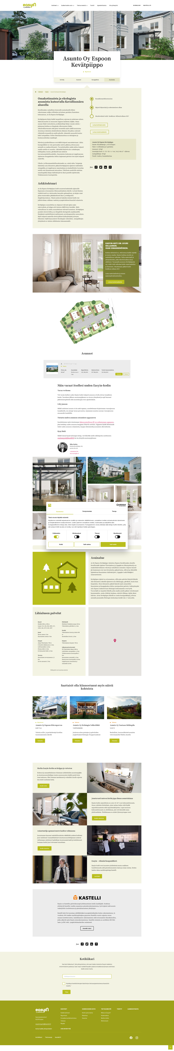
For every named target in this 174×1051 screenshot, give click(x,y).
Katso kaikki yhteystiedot (44, 1029)
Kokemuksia (105, 1015)
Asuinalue (112, 80)
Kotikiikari (39, 1037)
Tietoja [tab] (114, 511)
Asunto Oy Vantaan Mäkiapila (122, 725)
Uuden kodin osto (89, 1009)
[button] (115, 641)
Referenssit (104, 1021)
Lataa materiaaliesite (99, 132)
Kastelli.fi (147, 5)
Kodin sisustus (44, 848)
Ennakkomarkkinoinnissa (68, 1018)
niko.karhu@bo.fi (74, 453)
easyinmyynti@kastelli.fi (66, 438)
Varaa (126, 374)
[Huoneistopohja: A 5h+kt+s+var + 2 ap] (52, 368)
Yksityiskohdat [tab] (87, 511)
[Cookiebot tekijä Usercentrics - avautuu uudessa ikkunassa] (118, 505)
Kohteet (64, 1009)
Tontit (119, 1009)
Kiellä (61, 544)
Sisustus (84, 1018)
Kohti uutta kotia (87, 1013)
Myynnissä (64, 1015)
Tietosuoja (48, 1037)
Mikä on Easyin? (106, 1013)
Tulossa (63, 1021)
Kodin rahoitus (99, 818)
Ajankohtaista (133, 1009)
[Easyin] (29, 5)
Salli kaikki (113, 544)
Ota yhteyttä (66, 1029)
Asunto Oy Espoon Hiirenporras (49, 725)
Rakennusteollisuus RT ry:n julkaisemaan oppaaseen (97, 422)
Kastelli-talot (87, 928)
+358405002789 (74, 451)
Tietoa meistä (106, 1009)
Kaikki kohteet (65, 1013)
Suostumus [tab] (60, 511)
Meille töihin (105, 1018)
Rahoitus (85, 1015)
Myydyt (63, 1023)
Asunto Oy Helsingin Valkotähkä (86, 725)
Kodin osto (43, 786)
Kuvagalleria (95, 80)
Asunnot (78, 80)
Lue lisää (97, 876)
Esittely (62, 80)
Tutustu (119, 374)
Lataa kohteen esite (99, 125)
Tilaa (66, 992)
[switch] (76, 536)
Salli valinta (87, 544)
